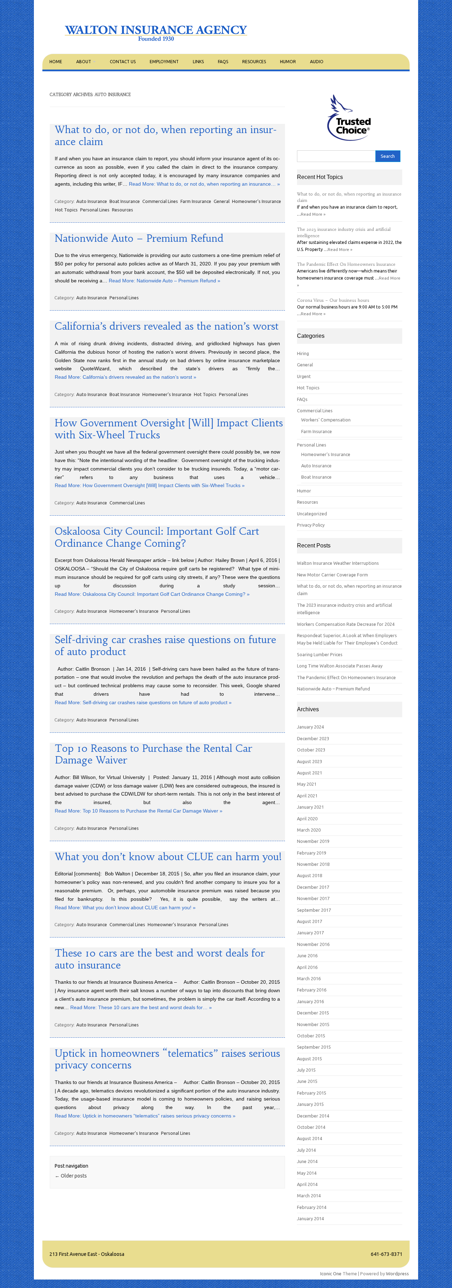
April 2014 (307, 1184)
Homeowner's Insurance (256, 201)
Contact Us (123, 61)
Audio (316, 61)
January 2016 (310, 1001)
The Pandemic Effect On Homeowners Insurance (346, 264)
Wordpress (397, 1273)
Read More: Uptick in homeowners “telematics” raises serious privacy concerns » (145, 1116)
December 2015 (313, 1012)
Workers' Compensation (326, 419)
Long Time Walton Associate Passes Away (339, 665)
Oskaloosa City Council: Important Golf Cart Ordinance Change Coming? (157, 537)
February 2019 (311, 852)
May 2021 (306, 783)
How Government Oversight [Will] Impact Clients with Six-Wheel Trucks (169, 429)
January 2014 (310, 1218)
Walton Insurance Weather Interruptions (338, 563)
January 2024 (310, 726)
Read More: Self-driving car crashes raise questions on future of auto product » (143, 702)
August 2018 (309, 875)
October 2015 (311, 1035)
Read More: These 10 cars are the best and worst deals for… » (141, 1007)
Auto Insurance (91, 201)
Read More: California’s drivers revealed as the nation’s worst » (125, 377)
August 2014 (309, 1138)
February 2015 (311, 1092)
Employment (164, 61)
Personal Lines (94, 209)
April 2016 (307, 967)
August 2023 (309, 761)
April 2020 (307, 818)
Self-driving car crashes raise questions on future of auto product (165, 646)
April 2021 (307, 795)
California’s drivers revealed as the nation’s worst (167, 326)
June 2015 (307, 1081)
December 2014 (313, 1115)
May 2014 (306, 1172)
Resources (254, 61)
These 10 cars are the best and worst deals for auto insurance (160, 959)
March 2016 (309, 978)
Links (198, 61)
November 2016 (313, 944)
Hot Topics (66, 209)
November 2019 (313, 841)
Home (55, 61)
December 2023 (313, 738)
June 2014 (307, 1161)
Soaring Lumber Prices (320, 654)
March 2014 (309, 1195)
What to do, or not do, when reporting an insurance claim (166, 136)
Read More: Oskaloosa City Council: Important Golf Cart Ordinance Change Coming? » (152, 594)
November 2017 (313, 898)
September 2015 (314, 1046)
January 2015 (310, 1104)
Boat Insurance (124, 201)
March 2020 (309, 829)
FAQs (223, 61)
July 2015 (306, 1069)
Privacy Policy (311, 524)
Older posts (71, 1176)
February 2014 (311, 1207)
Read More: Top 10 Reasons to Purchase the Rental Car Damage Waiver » (138, 811)
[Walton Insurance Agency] (156, 41)
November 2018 (313, 864)
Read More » (313, 214)
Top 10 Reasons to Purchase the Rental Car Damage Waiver (153, 754)
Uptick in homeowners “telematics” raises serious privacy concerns (167, 1059)
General (222, 201)
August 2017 (309, 921)
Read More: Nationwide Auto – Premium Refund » (164, 280)
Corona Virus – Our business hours (333, 300)
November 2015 (313, 1024)
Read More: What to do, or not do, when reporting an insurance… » (204, 184)
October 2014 (311, 1127)
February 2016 (311, 989)
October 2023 (311, 749)
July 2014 (306, 1150)
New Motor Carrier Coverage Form (332, 574)
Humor (288, 61)
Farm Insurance (195, 201)
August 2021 (309, 772)
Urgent (304, 376)
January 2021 (310, 806)
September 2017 (314, 909)
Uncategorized (312, 513)
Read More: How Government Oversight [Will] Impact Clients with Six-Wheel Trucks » (150, 485)
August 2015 (309, 1058)
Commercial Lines (160, 201)
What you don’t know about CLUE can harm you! (168, 857)
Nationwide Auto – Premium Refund (139, 238)
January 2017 (310, 932)
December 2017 (313, 887)
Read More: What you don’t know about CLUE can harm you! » (125, 907)
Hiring (303, 353)
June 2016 (307, 955)
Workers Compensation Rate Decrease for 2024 (345, 624)
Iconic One (330, 1273)
